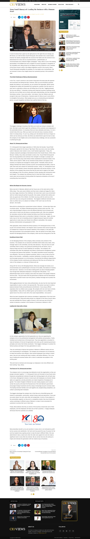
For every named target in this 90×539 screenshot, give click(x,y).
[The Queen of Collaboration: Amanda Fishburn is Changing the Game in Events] (13, 506)
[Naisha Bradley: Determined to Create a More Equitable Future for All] (37, 518)
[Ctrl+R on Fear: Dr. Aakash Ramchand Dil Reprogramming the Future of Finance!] (62, 36)
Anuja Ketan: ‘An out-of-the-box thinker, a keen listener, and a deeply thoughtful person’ (33, 472)
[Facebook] (76, 1)
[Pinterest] (79, 1)
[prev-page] (31, 494)
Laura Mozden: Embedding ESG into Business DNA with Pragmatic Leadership (73, 53)
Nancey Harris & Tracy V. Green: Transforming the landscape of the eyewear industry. (48, 488)
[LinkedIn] (73, 1)
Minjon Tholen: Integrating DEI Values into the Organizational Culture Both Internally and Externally (48, 511)
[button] (78, 4)
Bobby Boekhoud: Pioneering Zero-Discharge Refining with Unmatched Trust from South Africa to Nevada (73, 42)
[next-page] (33, 494)
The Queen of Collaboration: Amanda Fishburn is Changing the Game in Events (24, 505)
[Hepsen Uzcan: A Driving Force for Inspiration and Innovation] (13, 518)
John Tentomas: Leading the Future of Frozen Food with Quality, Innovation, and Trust (73, 59)
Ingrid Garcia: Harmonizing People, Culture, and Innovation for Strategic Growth (73, 48)
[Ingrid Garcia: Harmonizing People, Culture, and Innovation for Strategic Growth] (62, 48)
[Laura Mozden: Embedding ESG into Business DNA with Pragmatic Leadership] (62, 54)
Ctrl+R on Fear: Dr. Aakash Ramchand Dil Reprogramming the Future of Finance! (72, 36)
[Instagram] (78, 1)
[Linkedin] (19, 17)
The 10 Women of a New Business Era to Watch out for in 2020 (27, 14)
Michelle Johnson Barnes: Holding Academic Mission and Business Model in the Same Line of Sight (72, 65)
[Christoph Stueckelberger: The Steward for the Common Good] (48, 465)
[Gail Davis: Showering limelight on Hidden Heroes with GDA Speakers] (17, 465)
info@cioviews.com (42, 533)
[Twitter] (75, 1)
